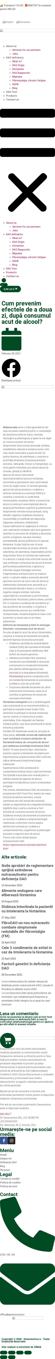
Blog (14, 88)
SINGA (37, 1347)
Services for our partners (26, 50)
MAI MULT (5, 1114)
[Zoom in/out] (28, 1352)
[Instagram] (11, 1140)
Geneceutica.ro (32, 1339)
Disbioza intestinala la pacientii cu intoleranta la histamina (27, 909)
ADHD (15, 84)
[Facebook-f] (4, 1140)
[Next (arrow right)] (11, 1357)
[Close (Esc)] (3, 1352)
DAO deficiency (15, 57)
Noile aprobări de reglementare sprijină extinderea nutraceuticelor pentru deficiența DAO (27, 872)
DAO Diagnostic (21, 72)
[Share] (11, 1352)
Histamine (18, 69)
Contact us (12, 99)
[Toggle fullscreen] (20, 1352)
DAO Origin (18, 65)
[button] (27, 161)
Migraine (17, 76)
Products (11, 95)
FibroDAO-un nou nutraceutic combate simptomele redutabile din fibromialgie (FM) (26, 929)
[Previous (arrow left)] (3, 1357)
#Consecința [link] (16, 676)
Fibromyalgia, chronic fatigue (29, 80)
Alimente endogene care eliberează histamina (22, 893)
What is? (17, 61)
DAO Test (11, 91)
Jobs (15, 53)
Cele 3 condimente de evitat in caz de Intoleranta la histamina (27, 950)
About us (11, 46)
